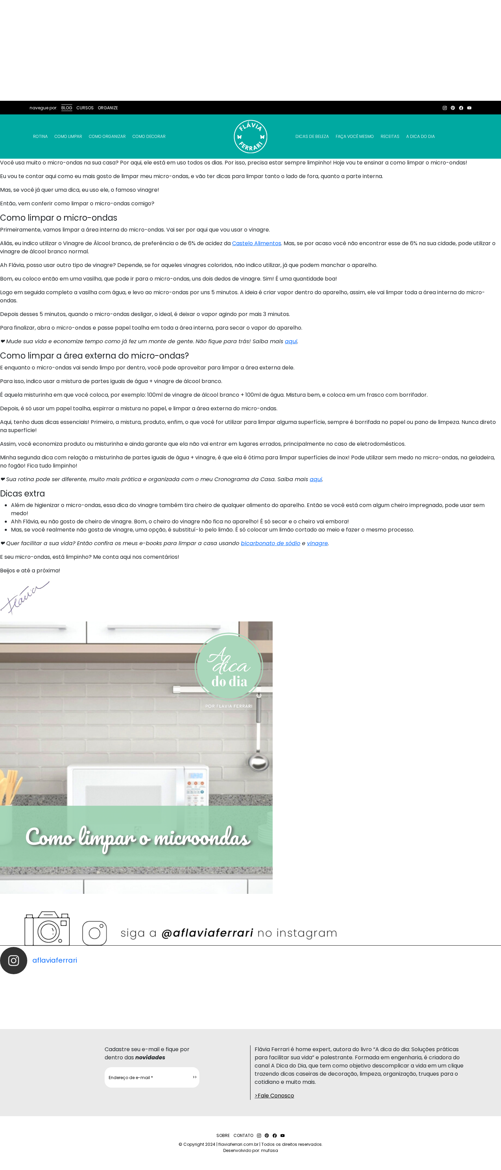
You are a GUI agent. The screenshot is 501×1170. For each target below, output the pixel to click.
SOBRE (223, 1135)
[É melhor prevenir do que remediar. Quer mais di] (31, 995)
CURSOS (85, 108)
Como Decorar (149, 136)
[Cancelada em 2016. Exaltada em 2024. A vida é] (407, 995)
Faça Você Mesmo (355, 136)
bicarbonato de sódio (270, 543)
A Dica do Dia (420, 136)
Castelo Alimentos (256, 243)
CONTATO (243, 1135)
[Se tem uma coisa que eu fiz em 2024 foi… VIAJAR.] (94, 995)
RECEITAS (390, 136)
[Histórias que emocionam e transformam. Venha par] (281, 995)
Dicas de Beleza (312, 136)
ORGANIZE (108, 108)
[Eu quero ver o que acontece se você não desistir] (219, 995)
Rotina (40, 136)
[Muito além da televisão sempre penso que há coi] (469, 995)
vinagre (317, 543)
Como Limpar (68, 136)
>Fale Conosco (274, 1096)
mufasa (269, 1150)
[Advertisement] (250, 50)
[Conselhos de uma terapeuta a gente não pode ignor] (344, 995)
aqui (291, 341)
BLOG (66, 108)
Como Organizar (107, 136)
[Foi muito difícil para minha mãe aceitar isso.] (156, 995)
